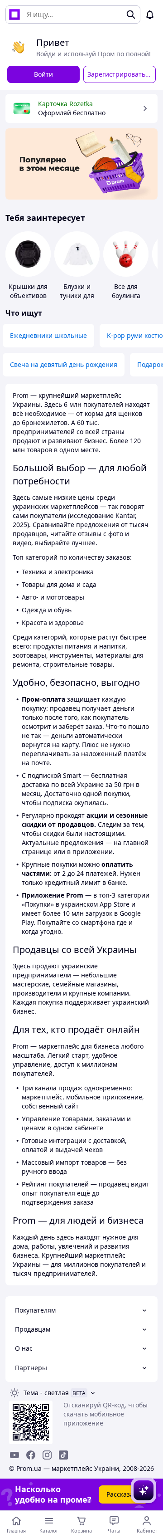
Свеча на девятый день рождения (63, 364)
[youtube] (14, 1455)
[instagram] (47, 1455)
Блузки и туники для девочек (77, 295)
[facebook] (30, 1455)
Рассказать (123, 1494)
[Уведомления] (150, 14)
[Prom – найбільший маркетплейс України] (14, 14)
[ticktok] (63, 1455)
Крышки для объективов (28, 291)
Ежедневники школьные (48, 335)
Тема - (46, 1392)
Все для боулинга (126, 291)
